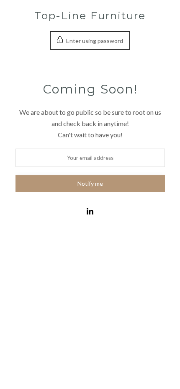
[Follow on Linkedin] (90, 212)
